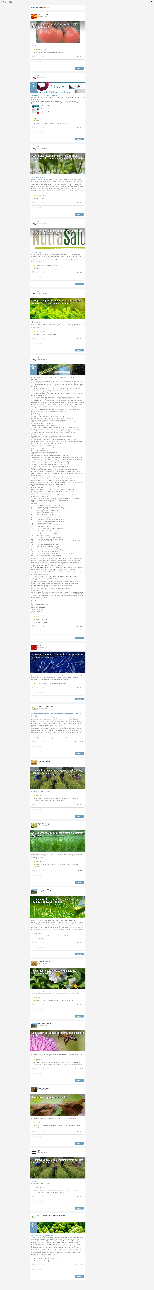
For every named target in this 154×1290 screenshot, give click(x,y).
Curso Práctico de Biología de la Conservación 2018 (52, 377)
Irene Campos (41, 890)
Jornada (37, 118)
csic (50, 683)
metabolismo (55, 864)
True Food (40, 706)
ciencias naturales (72, 798)
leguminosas (39, 1258)
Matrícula (34, 613)
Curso (45, 49)
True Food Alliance (49, 706)
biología (60, 52)
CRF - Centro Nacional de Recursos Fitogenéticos (51, 1216)
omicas (62, 864)
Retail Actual (37, 252)
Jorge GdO (40, 824)
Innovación (45, 118)
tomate (37, 52)
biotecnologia (46, 864)
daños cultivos (39, 800)
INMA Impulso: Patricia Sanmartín (45, 95)
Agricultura (38, 49)
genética (48, 800)
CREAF (66, 936)
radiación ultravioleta (54, 1000)
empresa (53, 738)
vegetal (37, 866)
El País (36, 1181)
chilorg (48, 15)
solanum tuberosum (68, 1000)
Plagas (37, 1127)
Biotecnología (39, 795)
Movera (47, 52)
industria (59, 1065)
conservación (46, 619)
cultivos (61, 1125)
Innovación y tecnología (59, 683)
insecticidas (67, 1065)
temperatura (39, 938)
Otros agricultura (40, 195)
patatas (44, 1000)
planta (37, 198)
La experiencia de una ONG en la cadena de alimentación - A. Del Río (56, 715)
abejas (37, 1062)
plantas (44, 334)
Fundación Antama (39, 177)
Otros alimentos (40, 265)
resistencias (75, 864)
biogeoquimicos (40, 936)
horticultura (51, 1065)
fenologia (76, 936)
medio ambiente (77, 1065)
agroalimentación (49, 798)
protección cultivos (57, 800)
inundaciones (52, 334)
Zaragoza (54, 52)
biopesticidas (53, 1125)
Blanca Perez (41, 1088)
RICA (38, 76)
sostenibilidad (65, 738)
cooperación (45, 738)
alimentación (65, 1062)
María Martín (41, 761)
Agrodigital (37, 322)
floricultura (43, 1065)
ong (58, 738)
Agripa (39, 1151)
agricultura (38, 798)
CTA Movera (40, 15)
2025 (42, 52)
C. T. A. (36, 45)
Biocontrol (38, 1125)
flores (37, 1065)
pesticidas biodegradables (72, 1125)
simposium (54, 1258)
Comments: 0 (79, 56)
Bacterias (38, 683)
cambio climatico (58, 936)
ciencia (64, 798)
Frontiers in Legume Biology (42, 1235)
